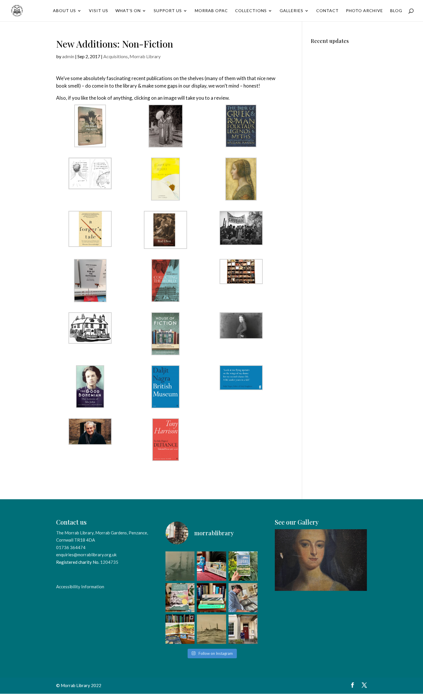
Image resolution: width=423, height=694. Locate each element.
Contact (327, 11)
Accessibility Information (80, 586)
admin (68, 56)
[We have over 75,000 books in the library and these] (211, 597)
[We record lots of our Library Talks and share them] (180, 597)
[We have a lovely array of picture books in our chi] (211, 565)
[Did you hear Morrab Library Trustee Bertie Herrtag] (243, 629)
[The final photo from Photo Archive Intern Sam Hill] (180, 565)
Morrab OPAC (211, 11)
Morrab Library (145, 56)
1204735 (109, 562)
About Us (64, 11)
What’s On (128, 11)
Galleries (291, 11)
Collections (251, 11)
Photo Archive (364, 11)
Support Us (168, 11)
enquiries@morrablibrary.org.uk (86, 554)
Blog (396, 11)
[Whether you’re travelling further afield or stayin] (243, 565)
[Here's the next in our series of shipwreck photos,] (211, 629)
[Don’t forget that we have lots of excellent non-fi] (180, 629)
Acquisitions (115, 56)
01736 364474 (70, 547)
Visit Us (98, 11)
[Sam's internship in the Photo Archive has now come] (243, 597)
